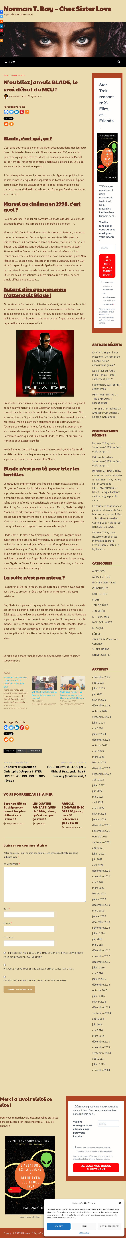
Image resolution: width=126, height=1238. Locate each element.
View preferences (109, 1226)
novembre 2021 (101, 831)
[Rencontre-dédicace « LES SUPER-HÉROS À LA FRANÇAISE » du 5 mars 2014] (18, 693)
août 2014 (98, 1018)
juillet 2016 (98, 967)
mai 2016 (97, 973)
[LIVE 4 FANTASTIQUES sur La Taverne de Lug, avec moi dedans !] (44, 683)
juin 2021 (97, 859)
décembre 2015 (101, 984)
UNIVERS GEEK (101, 655)
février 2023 (99, 762)
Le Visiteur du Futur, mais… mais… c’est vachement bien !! (104, 375)
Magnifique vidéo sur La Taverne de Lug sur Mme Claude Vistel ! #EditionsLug (72, 694)
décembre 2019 (101, 905)
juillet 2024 (98, 722)
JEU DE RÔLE (100, 605)
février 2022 (99, 813)
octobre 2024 (99, 711)
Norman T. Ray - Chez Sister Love (39, 1233)
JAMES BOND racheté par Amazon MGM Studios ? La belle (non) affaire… (107, 413)
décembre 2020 (101, 870)
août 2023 (98, 751)
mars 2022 (98, 808)
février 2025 (99, 700)
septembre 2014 (101, 1013)
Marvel (21, 750)
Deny (84, 1226)
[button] (119, 1203)
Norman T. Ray (19, 96)
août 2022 (98, 779)
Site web (8, 937)
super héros (34, 750)
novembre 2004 (101, 1070)
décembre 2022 (101, 768)
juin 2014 (97, 1024)
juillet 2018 (98, 933)
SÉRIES (96, 633)
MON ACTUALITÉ (102, 622)
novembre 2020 (101, 876)
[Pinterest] (22, 112)
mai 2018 (97, 944)
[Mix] (27, 112)
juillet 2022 (98, 785)
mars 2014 (98, 1036)
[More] (11, 124)
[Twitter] (11, 112)
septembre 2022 (101, 774)
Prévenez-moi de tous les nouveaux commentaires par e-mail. (39, 968)
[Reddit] (6, 124)
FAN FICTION (99, 594)
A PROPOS (98, 571)
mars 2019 (98, 910)
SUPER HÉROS (18, 75)
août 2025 (98, 682)
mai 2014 (97, 1030)
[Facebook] (6, 112)
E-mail (8, 923)
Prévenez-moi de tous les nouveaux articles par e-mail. (36, 980)
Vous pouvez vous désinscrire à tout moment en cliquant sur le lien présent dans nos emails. (106, 316)
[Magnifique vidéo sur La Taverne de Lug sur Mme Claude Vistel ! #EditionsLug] (72, 683)
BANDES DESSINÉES (104, 582)
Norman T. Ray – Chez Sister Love (57, 8)
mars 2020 (98, 887)
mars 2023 (98, 756)
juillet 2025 (98, 688)
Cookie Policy (84, 1233)
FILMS (6, 75)
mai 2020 (97, 882)
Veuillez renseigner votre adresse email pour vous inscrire (107, 229)
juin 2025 (97, 694)
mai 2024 (97, 728)
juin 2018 (97, 939)
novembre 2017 (101, 956)
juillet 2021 (98, 853)
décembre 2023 (101, 739)
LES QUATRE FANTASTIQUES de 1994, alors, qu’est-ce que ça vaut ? (44, 811)
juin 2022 (97, 791)
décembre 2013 (101, 1041)
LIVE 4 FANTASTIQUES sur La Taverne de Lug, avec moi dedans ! (44, 694)
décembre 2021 (101, 825)
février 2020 (99, 893)
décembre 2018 (101, 922)
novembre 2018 (101, 927)
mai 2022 (97, 796)
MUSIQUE (98, 628)
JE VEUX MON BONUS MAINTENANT (107, 265)
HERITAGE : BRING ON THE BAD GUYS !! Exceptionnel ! (105, 399)
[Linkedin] (16, 112)
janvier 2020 (99, 899)
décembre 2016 (101, 962)
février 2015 (99, 1001)
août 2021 (98, 848)
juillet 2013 (98, 1064)
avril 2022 (97, 802)
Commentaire (12, 864)
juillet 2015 (98, 996)
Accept (59, 1226)
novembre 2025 (101, 677)
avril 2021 (97, 865)
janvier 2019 (99, 916)
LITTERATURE (100, 616)
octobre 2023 (99, 745)
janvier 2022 (99, 819)
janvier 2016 (99, 979)
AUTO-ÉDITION (101, 577)
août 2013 (98, 1058)
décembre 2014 (101, 1007)
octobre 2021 (99, 836)
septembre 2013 (101, 1053)
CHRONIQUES (100, 588)
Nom (7, 908)
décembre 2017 (101, 950)
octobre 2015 (99, 990)
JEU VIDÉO (98, 611)
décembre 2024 (101, 705)
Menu (12, 61)
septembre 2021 (101, 842)
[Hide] (1, 45)
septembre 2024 (101, 717)
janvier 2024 (99, 734)
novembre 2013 (101, 1047)
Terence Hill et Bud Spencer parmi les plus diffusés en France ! (15, 811)
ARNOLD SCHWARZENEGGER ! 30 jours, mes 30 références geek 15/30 (73, 813)
